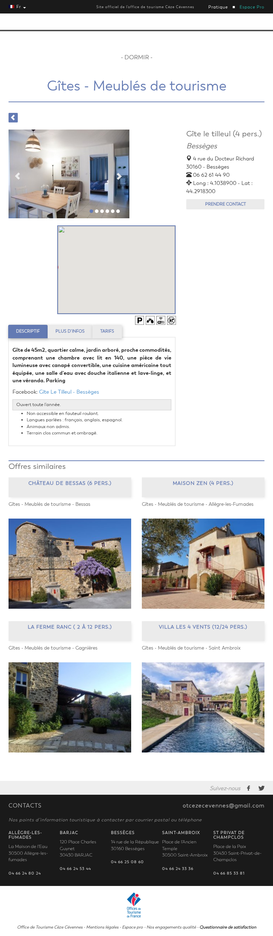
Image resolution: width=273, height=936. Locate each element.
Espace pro (132, 927)
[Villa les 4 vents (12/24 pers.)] (203, 707)
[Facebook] (249, 788)
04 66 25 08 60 (127, 862)
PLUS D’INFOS (70, 331)
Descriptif (28, 331)
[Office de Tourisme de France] (136, 904)
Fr (18, 6)
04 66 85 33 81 (229, 873)
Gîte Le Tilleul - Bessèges (69, 392)
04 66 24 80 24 (25, 873)
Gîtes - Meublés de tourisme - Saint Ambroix (191, 648)
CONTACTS (25, 805)
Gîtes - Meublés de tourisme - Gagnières (53, 648)
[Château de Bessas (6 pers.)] (70, 564)
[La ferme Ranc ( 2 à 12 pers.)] (70, 707)
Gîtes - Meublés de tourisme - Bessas (49, 504)
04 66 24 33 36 (177, 868)
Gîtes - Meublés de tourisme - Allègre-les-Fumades (197, 504)
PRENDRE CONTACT (225, 204)
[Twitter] (261, 788)
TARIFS (107, 331)
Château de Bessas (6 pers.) (70, 483)
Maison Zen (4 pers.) (203, 483)
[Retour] (13, 117)
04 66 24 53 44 (75, 868)
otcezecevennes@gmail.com (223, 805)
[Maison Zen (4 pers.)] (203, 564)
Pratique (218, 7)
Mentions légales (102, 927)
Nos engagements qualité (171, 927)
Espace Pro (252, 7)
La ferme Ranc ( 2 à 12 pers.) (70, 627)
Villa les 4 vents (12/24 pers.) (203, 627)
